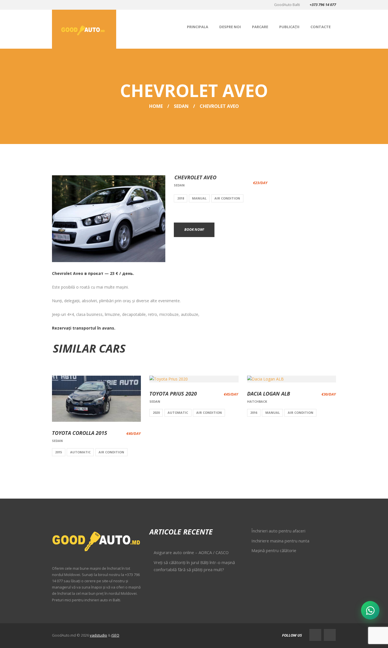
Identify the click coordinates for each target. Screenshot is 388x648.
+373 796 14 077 (323, 4)
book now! (194, 229)
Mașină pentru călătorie (273, 550)
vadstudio (98, 635)
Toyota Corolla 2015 (79, 432)
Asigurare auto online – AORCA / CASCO (191, 552)
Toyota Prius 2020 (173, 393)
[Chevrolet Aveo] (108, 218)
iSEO (115, 635)
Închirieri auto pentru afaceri (278, 531)
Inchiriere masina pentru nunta (280, 541)
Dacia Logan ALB (268, 393)
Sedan (181, 106)
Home (156, 106)
